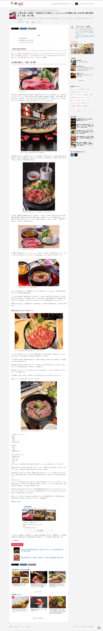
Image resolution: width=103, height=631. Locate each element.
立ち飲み (74, 97)
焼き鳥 (88, 89)
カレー (73, 100)
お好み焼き (85, 105)
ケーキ (81, 94)
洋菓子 (86, 94)
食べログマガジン (17, 4)
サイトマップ (22, 626)
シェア (22, 28)
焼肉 (92, 94)
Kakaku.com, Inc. (77, 626)
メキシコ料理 (82, 103)
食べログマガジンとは (84, 3)
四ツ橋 (33, 22)
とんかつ (80, 91)
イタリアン (86, 91)
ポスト (14, 28)
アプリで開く (33, 530)
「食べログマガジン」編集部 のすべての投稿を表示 (84, 37)
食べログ (92, 3)
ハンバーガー (87, 100)
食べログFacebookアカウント (72, 154)
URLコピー (32, 28)
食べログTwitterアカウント (75, 154)
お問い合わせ (28, 626)
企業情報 (11, 626)
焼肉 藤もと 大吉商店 (49, 96)
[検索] (76, 4)
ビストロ (74, 103)
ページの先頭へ (99, 627)
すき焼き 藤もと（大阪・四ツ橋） (26, 40)
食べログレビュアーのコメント (27, 42)
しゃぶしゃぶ (75, 89)
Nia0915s (41, 152)
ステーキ (80, 100)
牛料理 (73, 91)
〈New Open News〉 (23, 38)
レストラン (89, 103)
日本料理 (83, 89)
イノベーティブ (82, 97)
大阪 (28, 22)
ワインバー (74, 94)
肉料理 (79, 105)
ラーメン (90, 97)
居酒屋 (73, 105)
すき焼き (39, 21)
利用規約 (16, 626)
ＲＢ (41, 350)
